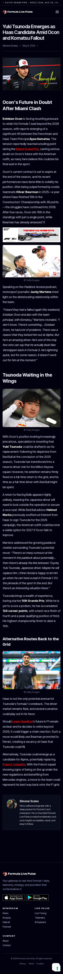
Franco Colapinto (14, 764)
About (6, 940)
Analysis (7, 917)
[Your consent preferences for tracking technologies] (57, 968)
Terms (31, 963)
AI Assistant (40, 922)
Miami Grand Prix (27, 149)
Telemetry (40, 917)
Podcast (7, 926)
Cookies (40, 963)
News (5, 913)
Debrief (6, 922)
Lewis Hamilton (22, 721)
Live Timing (40, 913)
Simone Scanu (10, 45)
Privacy (23, 963)
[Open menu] (57, 12)
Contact (7, 945)
